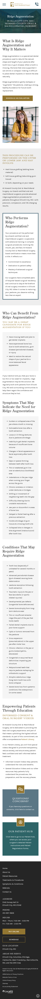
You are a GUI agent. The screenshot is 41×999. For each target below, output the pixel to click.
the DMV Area (15, 963)
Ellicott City (7, 957)
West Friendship (19, 960)
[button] (4, 4)
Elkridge (25, 957)
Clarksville (7, 960)
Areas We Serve (12, 954)
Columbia (17, 957)
